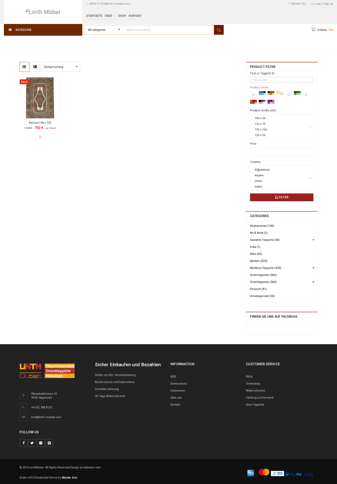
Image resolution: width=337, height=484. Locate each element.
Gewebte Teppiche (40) (265, 239)
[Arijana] (280, 175)
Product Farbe (259, 87)
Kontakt (175, 404)
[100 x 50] (280, 118)
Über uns (176, 397)
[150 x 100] (280, 129)
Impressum (177, 390)
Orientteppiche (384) (263, 275)
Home (244, 43)
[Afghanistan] (280, 169)
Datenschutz (178, 383)
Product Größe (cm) (263, 110)
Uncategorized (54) (262, 296)
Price (253, 143)
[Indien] (280, 186)
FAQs (249, 376)
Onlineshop (253, 383)
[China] (280, 181)
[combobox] (103, 30)
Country (255, 162)
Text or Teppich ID (262, 73)
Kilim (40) (256, 253)
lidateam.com (92, 467)
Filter (283, 197)
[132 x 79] (280, 124)
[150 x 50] (280, 135)
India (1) (255, 246)
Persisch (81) (258, 289)
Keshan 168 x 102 (40, 122)
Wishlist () (298, 3)
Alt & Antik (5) (259, 232)
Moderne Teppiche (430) (265, 267)
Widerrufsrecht (256, 390)
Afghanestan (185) (262, 225)
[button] (40, 136)
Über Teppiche (255, 404)
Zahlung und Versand (259, 397)
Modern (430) (258, 260)
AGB (173, 376)
